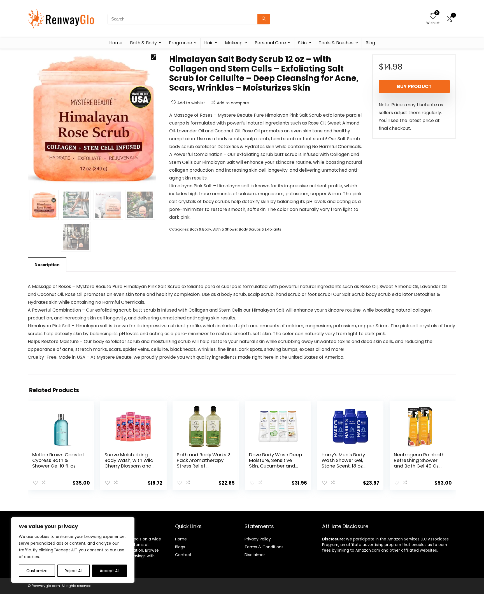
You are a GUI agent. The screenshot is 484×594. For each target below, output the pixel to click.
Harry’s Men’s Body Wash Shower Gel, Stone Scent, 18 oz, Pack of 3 (343, 463)
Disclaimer (255, 555)
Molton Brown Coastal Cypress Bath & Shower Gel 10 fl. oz (58, 460)
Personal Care (270, 43)
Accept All (109, 571)
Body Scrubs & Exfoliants (260, 229)
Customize (37, 571)
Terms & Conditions (264, 547)
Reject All (73, 571)
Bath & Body (143, 43)
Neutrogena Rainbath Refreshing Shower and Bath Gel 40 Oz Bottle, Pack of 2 (419, 463)
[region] (72, 550)
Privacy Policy (258, 539)
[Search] (263, 19)
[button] (153, 57)
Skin (302, 43)
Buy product (414, 86)
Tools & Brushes (336, 43)
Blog (370, 43)
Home (115, 43)
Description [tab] (47, 265)
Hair (208, 43)
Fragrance (180, 43)
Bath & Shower (225, 229)
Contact (183, 555)
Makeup (234, 43)
